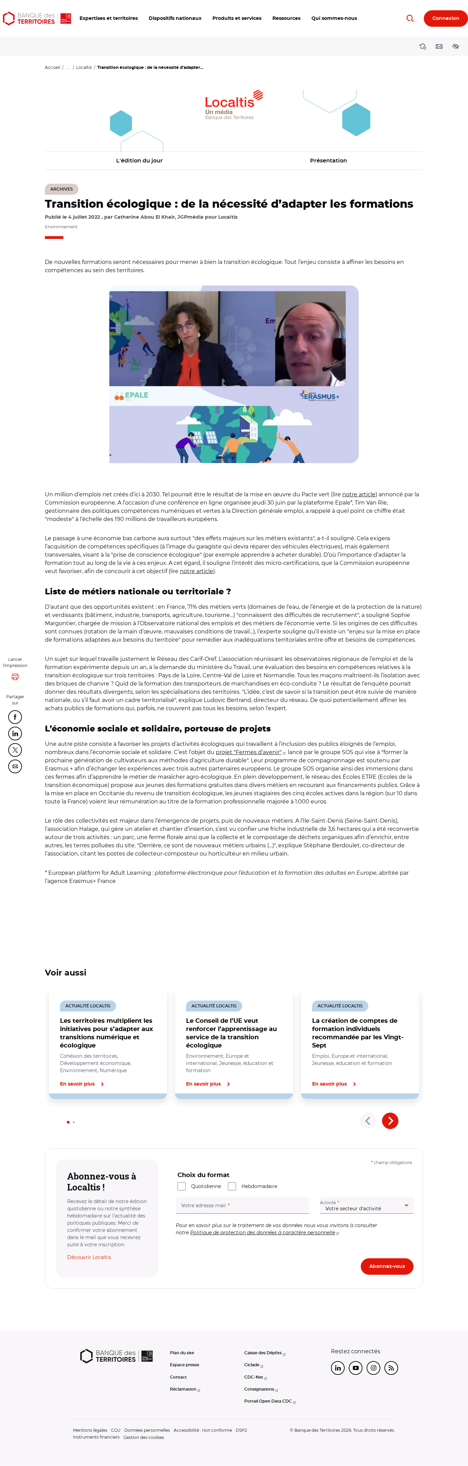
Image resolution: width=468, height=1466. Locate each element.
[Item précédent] (368, 1121)
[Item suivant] (390, 1121)
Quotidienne (206, 1186)
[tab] (68, 1122)
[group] (234, 374)
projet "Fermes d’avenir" (249, 752)
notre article (358, 494)
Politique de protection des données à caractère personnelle (262, 1232)
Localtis (84, 67)
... (68, 67)
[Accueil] (37, 18)
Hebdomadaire (259, 1186)
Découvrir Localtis (89, 1257)
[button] (108, 18)
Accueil (52, 67)
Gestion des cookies (143, 1437)
